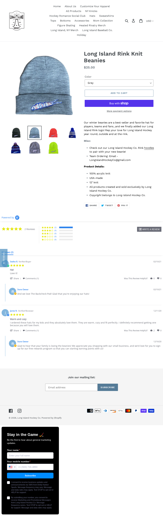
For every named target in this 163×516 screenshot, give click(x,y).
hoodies (149, 147)
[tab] (7, 253)
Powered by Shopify (52, 418)
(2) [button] (55, 227)
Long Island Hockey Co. (29, 418)
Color (88, 76)
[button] (149, 229)
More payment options (119, 111)
